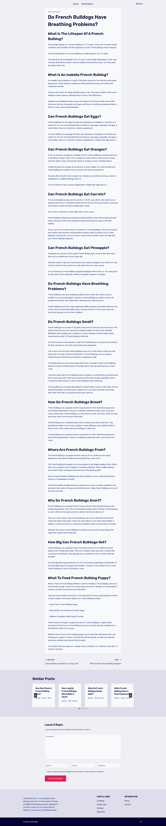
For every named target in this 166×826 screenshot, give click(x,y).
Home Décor (87, 4)
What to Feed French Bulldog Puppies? (105, 662)
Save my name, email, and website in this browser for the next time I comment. (75, 772)
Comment (50, 736)
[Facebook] (141, 822)
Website (101, 765)
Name (49, 765)
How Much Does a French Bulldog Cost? (43, 691)
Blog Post (101, 812)
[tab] (79, 708)
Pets (38, 698)
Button (139, 4)
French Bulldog (54, 12)
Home (75, 4)
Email (75, 765)
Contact (128, 804)
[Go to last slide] (35, 695)
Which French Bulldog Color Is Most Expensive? (122, 691)
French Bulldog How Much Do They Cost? (61, 662)
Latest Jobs (102, 804)
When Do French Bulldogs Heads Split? (95, 691)
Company (100, 801)
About (127, 801)
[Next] (130, 695)
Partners (100, 808)
